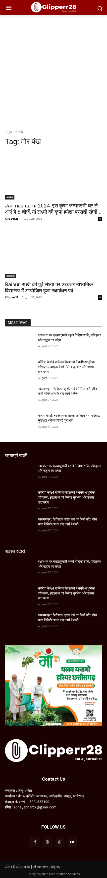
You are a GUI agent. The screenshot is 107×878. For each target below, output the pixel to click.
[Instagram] (47, 842)
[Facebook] (35, 842)
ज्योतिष (9, 197)
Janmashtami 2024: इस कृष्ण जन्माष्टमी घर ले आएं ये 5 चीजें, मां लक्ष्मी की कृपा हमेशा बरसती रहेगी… (53, 209)
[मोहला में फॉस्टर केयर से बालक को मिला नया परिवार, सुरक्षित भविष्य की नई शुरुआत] (19, 423)
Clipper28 (11, 218)
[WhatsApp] (59, 842)
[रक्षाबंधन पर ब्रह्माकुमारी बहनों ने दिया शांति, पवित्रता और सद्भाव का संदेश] (19, 343)
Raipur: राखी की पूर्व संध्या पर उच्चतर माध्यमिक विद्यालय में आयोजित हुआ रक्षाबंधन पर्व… (49, 287)
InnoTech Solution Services (61, 874)
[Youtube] (72, 842)
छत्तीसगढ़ (10, 276)
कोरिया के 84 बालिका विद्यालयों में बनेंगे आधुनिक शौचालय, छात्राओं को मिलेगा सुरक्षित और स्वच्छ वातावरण (66, 367)
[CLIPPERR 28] (53, 7)
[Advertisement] (53, 71)
